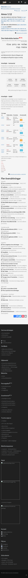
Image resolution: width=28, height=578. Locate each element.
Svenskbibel (5, 206)
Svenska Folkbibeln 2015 (9, 191)
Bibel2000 (5, 198)
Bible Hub (5, 281)
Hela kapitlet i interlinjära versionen (11, 8)
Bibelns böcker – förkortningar (9, 367)
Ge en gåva (5, 558)
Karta (3, 376)
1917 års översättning (8, 217)
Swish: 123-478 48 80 (7, 562)
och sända (23, 80)
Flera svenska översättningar (10, 183)
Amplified (5, 252)
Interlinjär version (6, 398)
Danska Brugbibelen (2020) (9, 237)
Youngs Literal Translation (9, 277)
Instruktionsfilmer (6, 342)
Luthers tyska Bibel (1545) (9, 288)
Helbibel (4, 421)
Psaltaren (4, 438)
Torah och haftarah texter (8, 454)
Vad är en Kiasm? (6, 355)
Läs (10, 2)
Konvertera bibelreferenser (9, 363)
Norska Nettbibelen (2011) (9, 229)
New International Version (9, 256)
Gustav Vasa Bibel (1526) (9, 221)
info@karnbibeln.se (7, 532)
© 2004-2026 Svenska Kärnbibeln (9, 573)
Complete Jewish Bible (8, 259)
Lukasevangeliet (6, 430)
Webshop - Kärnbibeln (9, 564)
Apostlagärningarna (7, 436)
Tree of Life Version (8, 269)
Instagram (5, 544)
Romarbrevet (5, 434)
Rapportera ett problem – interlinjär (18, 174)
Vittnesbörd (5, 335)
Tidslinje (4, 388)
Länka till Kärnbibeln (7, 371)
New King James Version (9, 265)
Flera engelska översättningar (10, 244)
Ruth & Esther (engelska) (8, 428)
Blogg (4, 340)
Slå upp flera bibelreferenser (9, 365)
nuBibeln (4, 187)
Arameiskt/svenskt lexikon (8, 403)
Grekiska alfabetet (6, 411)
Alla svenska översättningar (9, 351)
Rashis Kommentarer (8, 311)
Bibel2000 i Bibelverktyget (9, 202)
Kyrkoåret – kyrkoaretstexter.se (10, 453)
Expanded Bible (6, 248)
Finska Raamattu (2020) (9, 233)
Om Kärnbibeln (6, 333)
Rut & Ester (5, 426)
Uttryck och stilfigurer (7, 353)
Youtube (5, 548)
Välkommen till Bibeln (7, 349)
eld (16, 80)
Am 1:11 (18, 10)
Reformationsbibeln (8, 208)
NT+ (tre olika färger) (7, 423)
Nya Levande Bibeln (8, 194)
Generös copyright (6, 337)
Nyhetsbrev (6, 550)
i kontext (6, 6)
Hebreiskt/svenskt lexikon (8, 405)
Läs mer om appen (6, 502)
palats (16, 85)
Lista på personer (6, 386)
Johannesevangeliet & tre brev (9, 432)
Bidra (4, 536)
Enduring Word (6, 307)
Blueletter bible (6, 296)
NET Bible (5, 271)
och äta (23, 85)
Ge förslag (5, 534)
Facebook (5, 546)
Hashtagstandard (6, 369)
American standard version (10, 263)
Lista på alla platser (7, 378)
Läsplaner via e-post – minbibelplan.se (11, 451)
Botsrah (9, 85)
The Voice (5, 275)
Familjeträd (5, 390)
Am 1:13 (23, 10)
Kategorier (4, 407)
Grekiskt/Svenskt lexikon (8, 401)
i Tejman (10, 80)
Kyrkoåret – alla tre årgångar (9, 440)
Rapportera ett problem (21, 33)
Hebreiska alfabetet (7, 410)
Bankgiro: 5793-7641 (7, 560)
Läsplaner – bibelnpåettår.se (9, 449)
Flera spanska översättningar (10, 290)
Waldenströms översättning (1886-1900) (13, 212)
